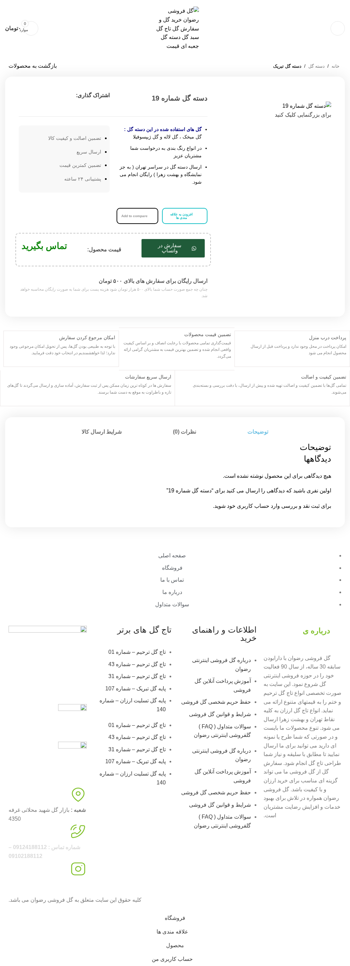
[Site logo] (175, 28)
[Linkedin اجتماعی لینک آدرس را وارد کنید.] (24, 95)
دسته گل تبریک (287, 66)
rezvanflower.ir (26, 884)
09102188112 (254, 2)
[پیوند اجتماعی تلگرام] (64, 108)
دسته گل (316, 66)
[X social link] (48, 95)
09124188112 (283, 2)
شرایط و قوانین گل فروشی (220, 714)
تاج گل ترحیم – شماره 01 (137, 652)
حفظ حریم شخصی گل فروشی (216, 702)
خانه (335, 66)
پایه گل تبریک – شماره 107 (135, 688)
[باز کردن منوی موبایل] (337, 28)
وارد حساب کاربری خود (253, 506)
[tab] (257, 431)
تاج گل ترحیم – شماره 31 (137, 676)
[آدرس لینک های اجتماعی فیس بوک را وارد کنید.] (61, 95)
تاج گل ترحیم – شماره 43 (137, 664)
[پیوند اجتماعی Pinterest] (36, 95)
